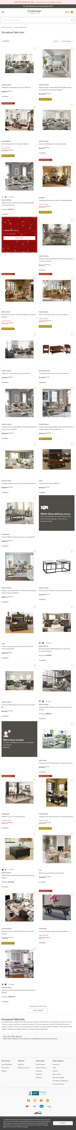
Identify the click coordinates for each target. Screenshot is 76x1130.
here (27, 1126)
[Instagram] (34, 1101)
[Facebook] (28, 1101)
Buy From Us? (24, 1067)
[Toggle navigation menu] (3, 12)
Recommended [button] (66, 41)
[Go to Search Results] (72, 20)
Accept (63, 1123)
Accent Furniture (6, 27)
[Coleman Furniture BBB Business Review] (38, 1095)
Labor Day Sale (6, 148)
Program (40, 1064)
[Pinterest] (47, 1101)
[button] (66, 12)
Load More (38, 1010)
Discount (41, 1067)
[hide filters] (6, 41)
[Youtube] (41, 1101)
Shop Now (19, 238)
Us (21, 1064)
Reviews (58, 1084)
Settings (6, 1064)
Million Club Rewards (60, 1081)
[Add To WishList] (34, 48)
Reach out (6, 747)
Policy (57, 1074)
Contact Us (46, 6)
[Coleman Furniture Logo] (34, 12)
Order (5, 1067)
